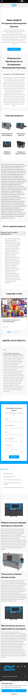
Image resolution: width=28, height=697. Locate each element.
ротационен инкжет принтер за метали (12, 479)
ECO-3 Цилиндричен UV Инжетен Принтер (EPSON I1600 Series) (7, 134)
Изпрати (14, 457)
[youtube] (18, 666)
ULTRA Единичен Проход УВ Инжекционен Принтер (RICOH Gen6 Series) (21, 134)
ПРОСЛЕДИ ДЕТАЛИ (7, 126)
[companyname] (14, 5)
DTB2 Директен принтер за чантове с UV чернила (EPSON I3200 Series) (21, 153)
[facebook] (21, 666)
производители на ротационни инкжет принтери (12, 483)
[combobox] (8, 428)
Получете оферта (14, 49)
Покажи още (5, 327)
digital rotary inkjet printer (8, 473)
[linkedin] (24, 666)
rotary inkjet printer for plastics (9, 476)
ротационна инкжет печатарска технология (13, 487)
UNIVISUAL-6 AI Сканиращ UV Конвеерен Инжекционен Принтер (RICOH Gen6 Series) (7, 153)
